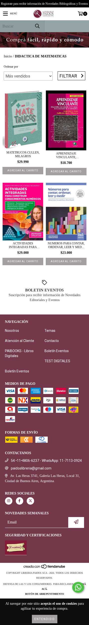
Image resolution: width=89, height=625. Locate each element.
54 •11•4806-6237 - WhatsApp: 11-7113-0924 (46, 461)
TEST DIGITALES (57, 361)
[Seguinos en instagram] (8, 501)
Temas (49, 331)
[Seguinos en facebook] (19, 501)
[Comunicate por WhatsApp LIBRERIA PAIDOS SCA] (78, 587)
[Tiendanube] (44, 568)
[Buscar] (37, 26)
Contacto (51, 341)
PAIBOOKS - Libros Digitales (19, 353)
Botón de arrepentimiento (44, 594)
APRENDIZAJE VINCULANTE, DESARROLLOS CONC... (66, 155)
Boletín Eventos (56, 351)
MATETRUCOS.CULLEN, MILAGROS (23, 154)
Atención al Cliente (19, 341)
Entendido (44, 619)
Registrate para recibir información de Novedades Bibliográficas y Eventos (44, 3)
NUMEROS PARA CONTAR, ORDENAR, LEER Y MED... (66, 245)
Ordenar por (11, 66)
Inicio (8, 56)
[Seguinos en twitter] (30, 501)
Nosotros (12, 331)
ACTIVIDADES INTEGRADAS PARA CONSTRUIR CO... (23, 245)
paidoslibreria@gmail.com (31, 468)
